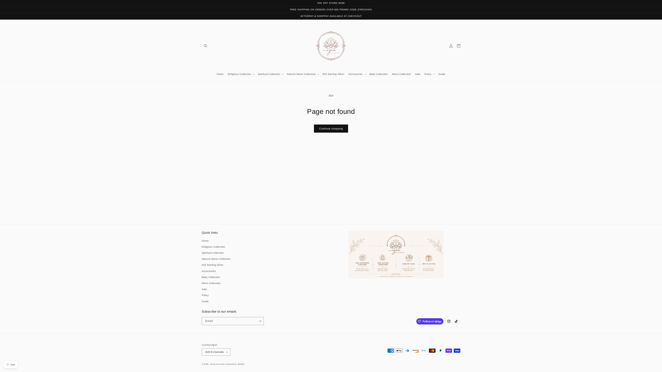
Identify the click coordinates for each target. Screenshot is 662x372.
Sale (204, 289)
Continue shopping (331, 128)
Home (205, 240)
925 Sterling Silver (212, 265)
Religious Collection (213, 246)
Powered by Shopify (235, 364)
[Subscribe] (260, 321)
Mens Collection (211, 283)
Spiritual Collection (213, 252)
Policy (205, 295)
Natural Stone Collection (216, 258)
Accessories (209, 271)
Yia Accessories (218, 364)
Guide (205, 301)
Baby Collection (211, 277)
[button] (205, 46)
